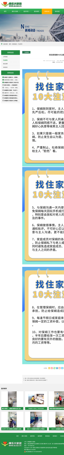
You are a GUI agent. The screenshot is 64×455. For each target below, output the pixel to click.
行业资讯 (20, 44)
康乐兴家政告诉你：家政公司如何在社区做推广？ (37, 380)
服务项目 (26, 11)
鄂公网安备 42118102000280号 (34, 451)
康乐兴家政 (15, 11)
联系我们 (57, 11)
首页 (5, 11)
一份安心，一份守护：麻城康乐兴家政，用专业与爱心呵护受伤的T (11, 87)
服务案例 (36, 11)
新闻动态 (46, 11)
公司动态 (5, 56)
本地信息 (5, 67)
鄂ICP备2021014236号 (30, 449)
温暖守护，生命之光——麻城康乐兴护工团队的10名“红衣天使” (11, 93)
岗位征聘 (5, 63)
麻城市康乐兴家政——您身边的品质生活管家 (11, 80)
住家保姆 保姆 (59, 62)
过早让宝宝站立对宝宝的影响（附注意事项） (36, 378)
